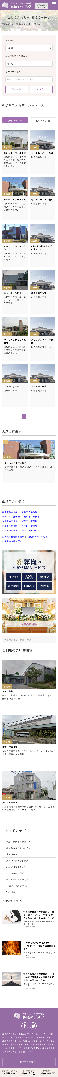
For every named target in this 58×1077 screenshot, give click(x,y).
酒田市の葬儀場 (29, 530)
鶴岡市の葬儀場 (10, 511)
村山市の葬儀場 (32, 516)
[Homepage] (16, 3)
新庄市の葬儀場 (10, 525)
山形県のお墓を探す (12, 541)
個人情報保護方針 (29, 1062)
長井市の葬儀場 (10, 521)
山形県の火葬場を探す (13, 536)
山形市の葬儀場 (10, 530)
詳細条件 (16, 89)
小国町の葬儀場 (29, 525)
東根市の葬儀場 (29, 511)
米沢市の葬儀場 (29, 521)
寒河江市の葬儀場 (11, 516)
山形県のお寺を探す (38, 536)
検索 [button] (50, 639)
